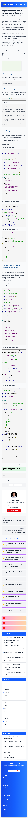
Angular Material (18, 484)
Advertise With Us (7, 797)
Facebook (5, 805)
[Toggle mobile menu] (24, 4)
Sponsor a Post (6, 799)
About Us (5, 777)
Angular (11, 484)
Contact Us (5, 779)
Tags (4, 789)
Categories (5, 792)
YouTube (5, 809)
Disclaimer (5, 782)
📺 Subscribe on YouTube (14, 510)
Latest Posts (5, 787)
